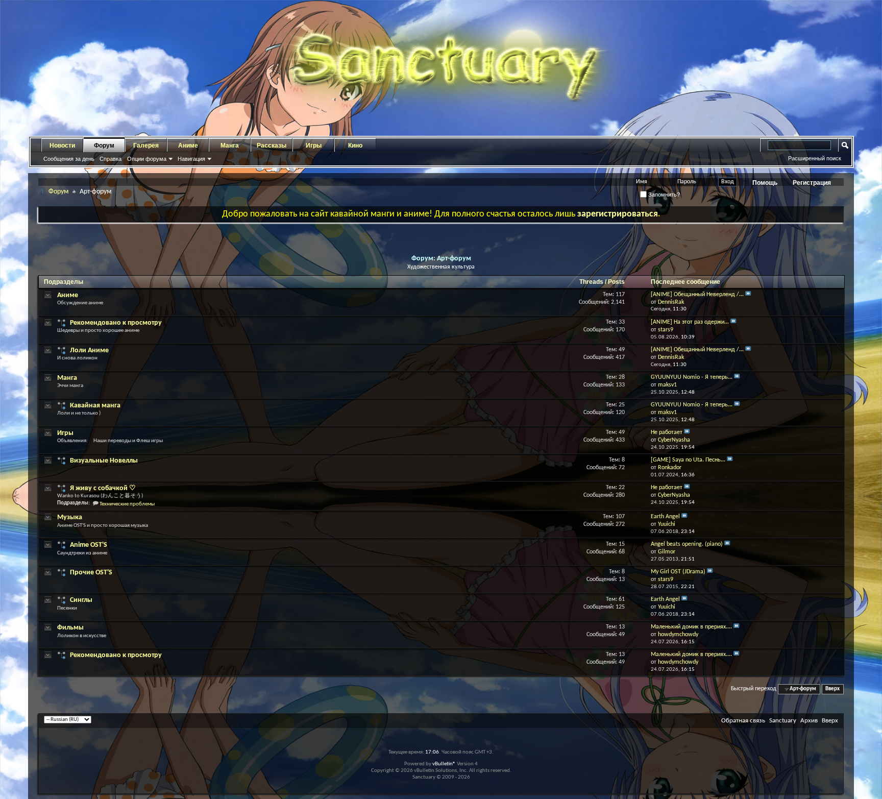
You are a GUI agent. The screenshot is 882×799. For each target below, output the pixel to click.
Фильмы (70, 628)
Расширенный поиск (814, 158)
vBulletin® (444, 764)
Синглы (81, 600)
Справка (110, 159)
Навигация (191, 159)
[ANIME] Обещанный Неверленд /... (697, 295)
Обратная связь (743, 720)
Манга (229, 145)
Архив (809, 720)
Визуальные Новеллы (104, 461)
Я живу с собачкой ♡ (103, 488)
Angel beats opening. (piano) (687, 544)
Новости (62, 145)
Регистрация (812, 182)
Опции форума (146, 159)
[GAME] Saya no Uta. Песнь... (688, 460)
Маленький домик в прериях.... (691, 627)
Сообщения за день (68, 159)
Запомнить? (663, 194)
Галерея (146, 145)
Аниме (188, 145)
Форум (104, 145)
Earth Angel (665, 517)
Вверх (832, 689)
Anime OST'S (88, 545)
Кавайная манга (95, 405)
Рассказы (271, 145)
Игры (314, 145)
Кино (355, 145)
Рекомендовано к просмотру (116, 323)
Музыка (69, 517)
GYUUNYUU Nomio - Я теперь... (691, 377)
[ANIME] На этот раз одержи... (690, 322)
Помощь (764, 182)
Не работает (666, 432)
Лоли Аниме (89, 350)
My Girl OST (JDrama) (678, 572)
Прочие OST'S (91, 572)
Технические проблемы (127, 504)
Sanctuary (782, 720)
